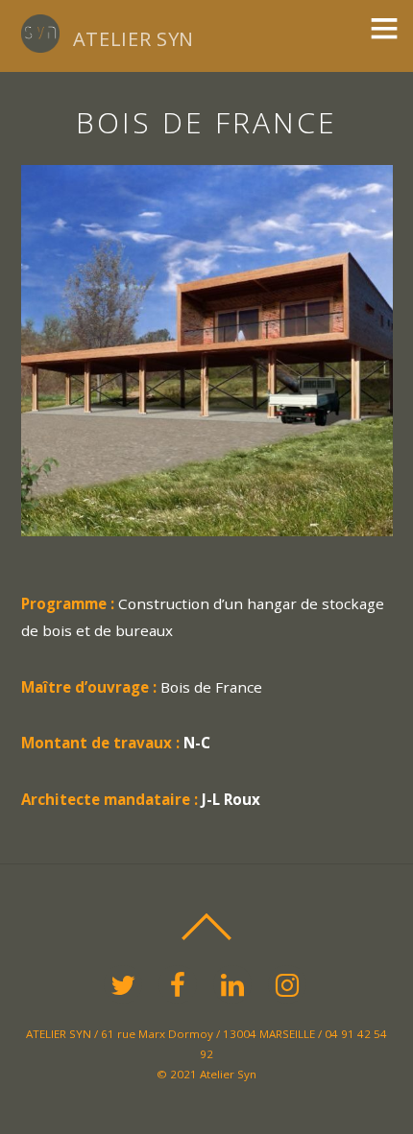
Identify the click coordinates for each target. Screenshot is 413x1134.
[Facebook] (181, 983)
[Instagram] (290, 983)
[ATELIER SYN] (40, 41)
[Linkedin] (235, 983)
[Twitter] (126, 983)
